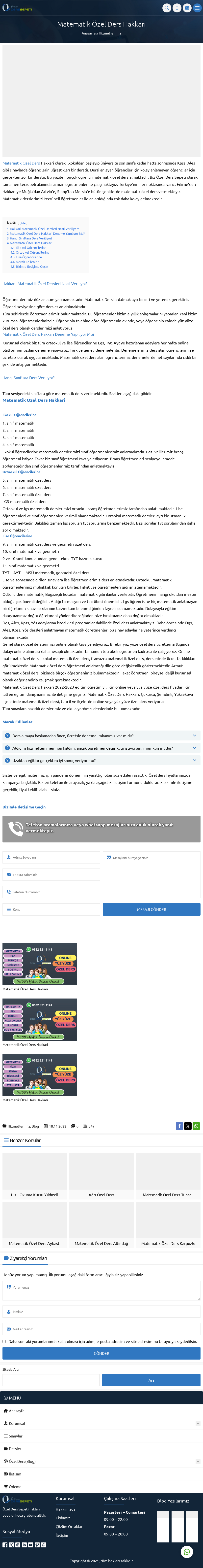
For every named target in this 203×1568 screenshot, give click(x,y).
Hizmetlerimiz (110, 33)
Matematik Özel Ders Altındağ (101, 1243)
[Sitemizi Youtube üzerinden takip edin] (30, 1544)
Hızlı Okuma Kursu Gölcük (166, 1530)
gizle (22, 223)
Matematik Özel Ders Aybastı (34, 1243)
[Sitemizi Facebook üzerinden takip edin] (4, 1544)
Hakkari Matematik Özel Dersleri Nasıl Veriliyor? (44, 283)
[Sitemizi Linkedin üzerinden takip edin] (24, 1544)
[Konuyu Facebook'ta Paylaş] (179, 1126)
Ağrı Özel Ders (101, 1194)
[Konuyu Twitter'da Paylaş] (188, 1126)
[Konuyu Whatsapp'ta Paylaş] (196, 1126)
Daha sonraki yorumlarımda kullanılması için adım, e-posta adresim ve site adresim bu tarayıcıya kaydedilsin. (102, 1341)
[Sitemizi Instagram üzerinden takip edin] (17, 1544)
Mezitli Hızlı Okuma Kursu (180, 1530)
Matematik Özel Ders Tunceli (168, 1194)
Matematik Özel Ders (21, 162)
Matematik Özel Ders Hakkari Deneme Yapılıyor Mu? (48, 334)
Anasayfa (89, 33)
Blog (35, 1126)
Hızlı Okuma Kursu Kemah (195, 1530)
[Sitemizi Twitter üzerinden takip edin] (11, 1544)
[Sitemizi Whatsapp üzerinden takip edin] (43, 1544)
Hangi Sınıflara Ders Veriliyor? (28, 377)
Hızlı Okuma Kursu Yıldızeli (34, 1194)
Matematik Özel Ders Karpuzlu (168, 1243)
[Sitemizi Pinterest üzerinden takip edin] (37, 1544)
